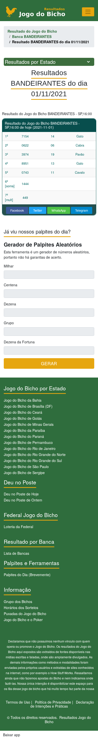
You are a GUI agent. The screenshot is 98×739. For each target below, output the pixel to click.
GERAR (49, 363)
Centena (10, 284)
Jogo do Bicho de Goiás (23, 418)
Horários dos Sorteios (21, 607)
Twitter (37, 210)
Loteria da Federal (18, 526)
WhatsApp (59, 210)
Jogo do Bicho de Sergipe (24, 472)
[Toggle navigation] (88, 11)
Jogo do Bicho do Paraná (24, 436)
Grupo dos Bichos (18, 601)
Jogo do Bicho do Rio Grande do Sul (33, 460)
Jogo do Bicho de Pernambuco (28, 442)
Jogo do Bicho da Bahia (22, 400)
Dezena (10, 303)
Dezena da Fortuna (19, 341)
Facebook (17, 210)
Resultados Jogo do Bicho (68, 719)
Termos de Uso (18, 702)
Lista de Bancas (16, 553)
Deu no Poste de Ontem (23, 499)
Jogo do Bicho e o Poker (23, 619)
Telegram (81, 210)
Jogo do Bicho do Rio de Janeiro (30, 448)
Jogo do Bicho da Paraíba (24, 430)
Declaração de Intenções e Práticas (62, 704)
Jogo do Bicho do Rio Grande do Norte (35, 454)
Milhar (9, 265)
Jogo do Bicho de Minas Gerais (29, 424)
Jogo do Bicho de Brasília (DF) (28, 406)
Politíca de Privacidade (53, 702)
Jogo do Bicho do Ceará (23, 412)
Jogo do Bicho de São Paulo (26, 466)
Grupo (9, 322)
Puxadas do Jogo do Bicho (25, 613)
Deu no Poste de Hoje (21, 493)
